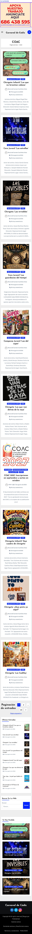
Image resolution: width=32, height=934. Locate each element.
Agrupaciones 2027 (13, 79)
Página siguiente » (16, 713)
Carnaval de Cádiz (15, 33)
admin (10, 484)
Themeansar (16, 919)
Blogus (25, 916)
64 (21, 710)
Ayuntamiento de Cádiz (20, 469)
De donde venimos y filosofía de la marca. (16, 926)
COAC (22, 79)
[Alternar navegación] (2, 32)
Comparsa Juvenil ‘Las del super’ (12, 760)
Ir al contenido (4, 1)
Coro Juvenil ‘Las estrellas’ (16, 148)
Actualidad (8, 469)
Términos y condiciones (11, 931)
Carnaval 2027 (13, 472)
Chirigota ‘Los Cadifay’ (16, 673)
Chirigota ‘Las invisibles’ (16, 212)
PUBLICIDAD (24, 931)
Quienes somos (16, 922)
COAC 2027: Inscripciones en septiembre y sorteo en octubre (16, 478)
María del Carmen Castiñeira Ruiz (17, 89)
